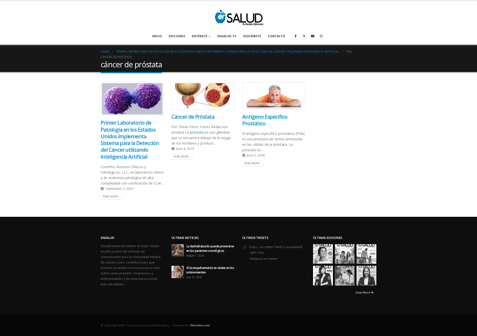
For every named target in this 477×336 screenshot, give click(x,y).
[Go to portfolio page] (323, 254)
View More (363, 292)
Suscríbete (252, 36)
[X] (304, 36)
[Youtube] (312, 36)
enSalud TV (226, 36)
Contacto (276, 36)
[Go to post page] (177, 250)
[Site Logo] (238, 16)
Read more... (111, 196)
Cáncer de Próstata (192, 116)
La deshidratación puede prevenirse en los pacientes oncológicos (210, 248)
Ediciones (177, 36)
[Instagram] (321, 36)
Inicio (157, 36)
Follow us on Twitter (264, 259)
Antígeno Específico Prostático (264, 120)
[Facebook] (295, 36)
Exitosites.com (200, 325)
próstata (197, 132)
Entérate (199, 36)
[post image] (132, 99)
